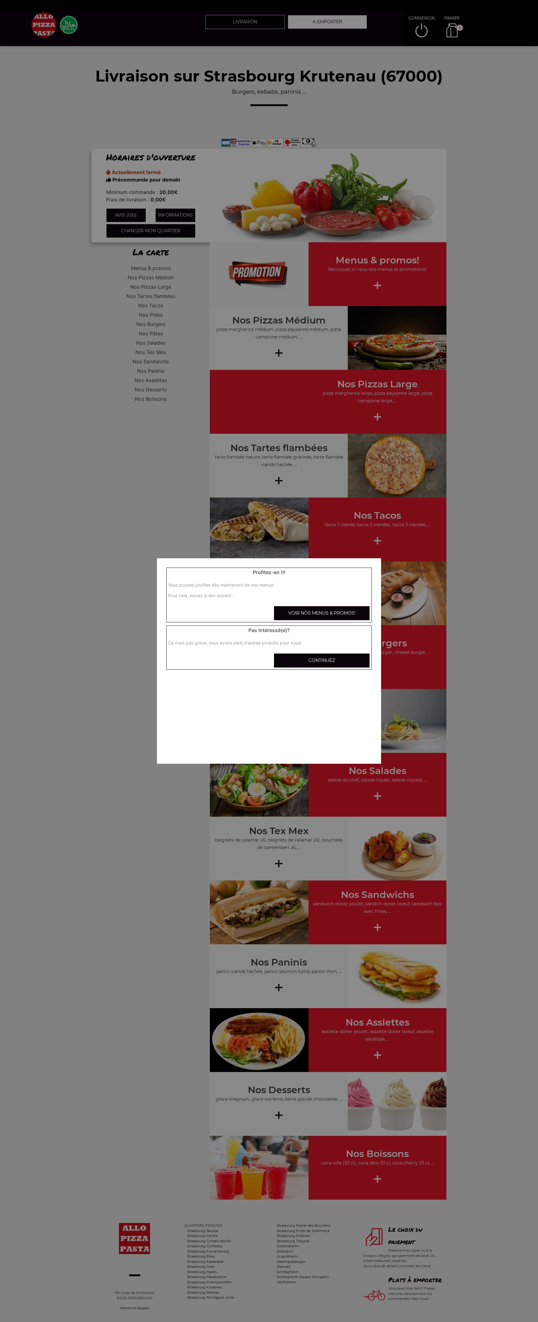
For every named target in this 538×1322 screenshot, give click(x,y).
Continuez (322, 660)
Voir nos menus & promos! (322, 613)
